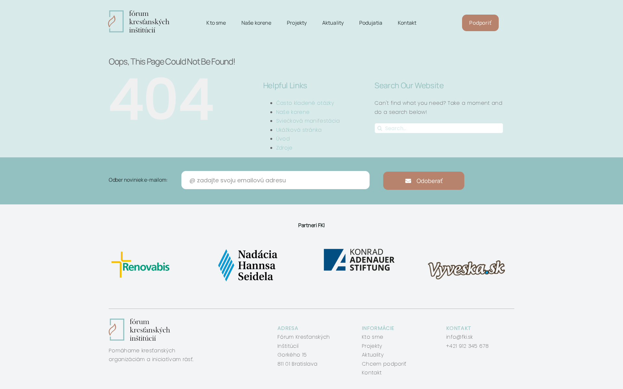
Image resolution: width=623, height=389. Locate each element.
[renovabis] (142, 249)
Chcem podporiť (384, 364)
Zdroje (284, 148)
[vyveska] (468, 249)
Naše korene (293, 112)
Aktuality (373, 355)
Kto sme (372, 337)
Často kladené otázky (305, 103)
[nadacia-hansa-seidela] (247, 249)
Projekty (372, 346)
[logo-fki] (138, 13)
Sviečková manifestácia (308, 121)
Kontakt (372, 372)
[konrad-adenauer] (360, 249)
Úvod (283, 138)
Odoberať (429, 181)
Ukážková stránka (299, 130)
